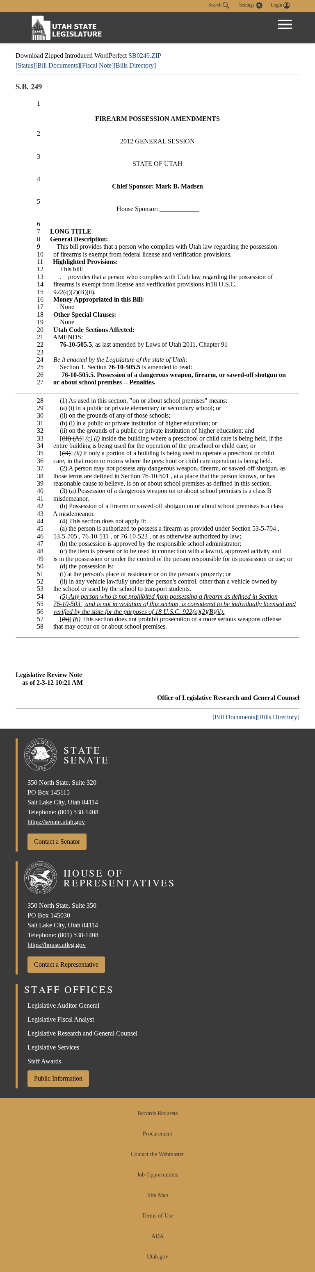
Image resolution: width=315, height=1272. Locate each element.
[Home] (67, 27)
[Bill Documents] (57, 65)
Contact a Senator (57, 841)
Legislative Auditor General (63, 1005)
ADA (157, 1236)
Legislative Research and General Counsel (82, 1033)
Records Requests (157, 1113)
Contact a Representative (66, 964)
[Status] (25, 65)
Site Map (157, 1195)
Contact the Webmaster (157, 1154)
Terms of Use (157, 1216)
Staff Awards (44, 1061)
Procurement (157, 1134)
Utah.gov (157, 1257)
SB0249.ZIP (144, 55)
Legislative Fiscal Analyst (60, 1019)
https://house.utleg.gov (56, 944)
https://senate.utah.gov (56, 821)
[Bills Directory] (135, 65)
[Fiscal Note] (97, 65)
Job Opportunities (157, 1175)
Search (215, 5)
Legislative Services (53, 1047)
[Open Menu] (285, 25)
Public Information (58, 1078)
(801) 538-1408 (78, 812)
